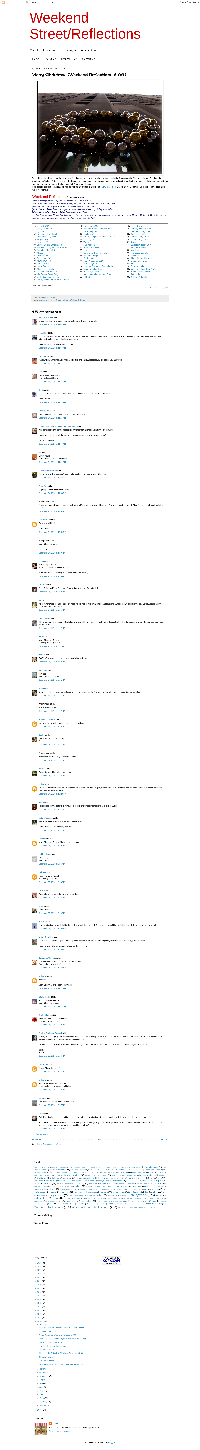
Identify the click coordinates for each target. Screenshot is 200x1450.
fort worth (60, 1183)
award (110, 1172)
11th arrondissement (59, 1167)
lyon (52, 1189)
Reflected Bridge (90, 255)
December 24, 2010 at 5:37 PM (52, 696)
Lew (85, 250)
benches (37, 1175)
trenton (59, 1204)
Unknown (43, 784)
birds (58, 1175)
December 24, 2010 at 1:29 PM (52, 576)
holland (139, 1183)
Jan (40, 600)
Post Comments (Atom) (53, 1144)
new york (61, 300)
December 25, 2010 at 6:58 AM (52, 882)
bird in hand (48, 1175)
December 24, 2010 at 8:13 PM (52, 776)
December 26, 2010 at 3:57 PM (52, 1105)
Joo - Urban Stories (139, 234)
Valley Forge (70, 1204)
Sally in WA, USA (91, 247)
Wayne (86, 242)
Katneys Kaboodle (139, 277)
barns (150, 1172)
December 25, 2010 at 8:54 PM (52, 1056)
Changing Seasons (47, 1357)
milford (82, 1189)
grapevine (130, 1183)
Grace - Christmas (139, 261)
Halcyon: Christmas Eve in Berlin (98, 266)
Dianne (42, 561)
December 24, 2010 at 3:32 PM (52, 628)
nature (53, 1192)
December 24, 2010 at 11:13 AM (52, 382)
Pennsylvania (137, 1195)
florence (47, 1183)
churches (61, 1181)
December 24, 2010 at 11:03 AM (52, 324)
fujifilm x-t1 (105, 1183)
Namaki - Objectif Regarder (49, 250)
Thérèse (42, 872)
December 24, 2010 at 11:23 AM (52, 418)
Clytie (41, 390)
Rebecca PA (42, 242)
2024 (39, 1270)
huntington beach (57, 1186)
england (145, 1181)
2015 (39, 1303)
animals (73, 1172)
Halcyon (42, 922)
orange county (56, 1195)
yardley (152, 1207)
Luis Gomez (44, 356)
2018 (39, 1292)
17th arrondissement (112, 1167)
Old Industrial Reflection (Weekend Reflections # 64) (61, 1353)
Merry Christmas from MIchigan (145, 269)
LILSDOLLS (88, 277)
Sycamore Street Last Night (50, 1342)
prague (56, 1198)
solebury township (103, 1201)
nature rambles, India (92, 269)
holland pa (149, 1183)
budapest (162, 1175)
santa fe (160, 1198)
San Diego (127, 1198)
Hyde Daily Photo (91, 231)
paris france (112, 1195)
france (79, 1183)
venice (81, 1203)
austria (102, 1172)
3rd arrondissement (57, 1170)
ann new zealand (44, 263)
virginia (121, 1204)
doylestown (117, 1181)
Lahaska (110, 1186)
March (42, 1398)
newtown (133, 1192)
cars (153, 1178)
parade (90, 1195)
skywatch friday (71, 1201)
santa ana (137, 1198)
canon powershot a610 (87, 1178)
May (41, 1391)
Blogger (111, 1443)
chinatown (50, 1181)
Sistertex (43, 585)
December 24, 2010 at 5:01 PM (52, 680)
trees (50, 1204)
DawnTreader (44, 997)
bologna (95, 1175)
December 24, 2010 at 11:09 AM (52, 348)
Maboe (40, 253)
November (44, 1369)
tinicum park (41, 1204)
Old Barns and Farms (48, 1350)
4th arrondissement (78, 1170)
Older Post (163, 1140)
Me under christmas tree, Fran (97, 274)
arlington (94, 1172)
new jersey (78, 1192)
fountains (69, 1183)
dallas (99, 1181)
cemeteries (38, 1181)
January (43, 1405)
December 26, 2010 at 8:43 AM (52, 1090)
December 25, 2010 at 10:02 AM (52, 929)
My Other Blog (69, 59)
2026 (39, 1263)
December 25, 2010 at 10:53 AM (52, 968)
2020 (39, 1285)
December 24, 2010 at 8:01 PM (52, 760)
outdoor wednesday (76, 1195)
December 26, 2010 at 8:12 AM (52, 1072)
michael (134, 263)
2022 (39, 1277)
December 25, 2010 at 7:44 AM (52, 898)
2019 (39, 1288)
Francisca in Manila (92, 226)
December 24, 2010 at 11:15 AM (52, 402)
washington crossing (134, 1204)
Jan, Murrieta (89, 245)
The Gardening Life (139, 253)
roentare (42, 1098)
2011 (39, 1318)
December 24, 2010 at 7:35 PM (52, 726)
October (43, 1372)
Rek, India (135, 274)
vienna (112, 1204)
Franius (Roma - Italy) (47, 234)
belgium (160, 1172)
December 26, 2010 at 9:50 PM (52, 1129)
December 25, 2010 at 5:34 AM (52, 864)
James (55, 1423)
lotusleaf (42, 769)
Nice (146, 1192)
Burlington (55, 1178)
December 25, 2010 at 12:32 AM (52, 809)
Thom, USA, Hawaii (139, 239)
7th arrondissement (136, 1170)
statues (124, 1201)
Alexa (41, 802)
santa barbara (149, 1198)
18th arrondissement (131, 1167)
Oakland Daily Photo (140, 237)
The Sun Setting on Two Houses (52, 1346)
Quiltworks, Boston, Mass (95, 253)
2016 (39, 1299)
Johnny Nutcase (46, 317)
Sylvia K (41, 231)
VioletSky (135, 250)
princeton (66, 1198)
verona (92, 1204)
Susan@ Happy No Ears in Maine (52, 247)
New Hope (65, 1192)
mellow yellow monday (68, 1189)
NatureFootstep (44, 266)
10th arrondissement (41, 1167)
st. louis (115, 1201)
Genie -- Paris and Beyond (50, 1033)
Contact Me (88, 59)
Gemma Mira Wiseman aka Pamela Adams (58, 426)
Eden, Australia (137, 266)
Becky (41, 735)
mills (89, 1189)
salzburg (117, 1198)
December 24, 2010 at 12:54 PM (52, 511)
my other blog (109, 187)
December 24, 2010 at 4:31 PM (52, 646)
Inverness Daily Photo (47, 237)
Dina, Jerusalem (44, 229)
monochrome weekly (110, 1189)
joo (40, 452)
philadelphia (40, 1198)
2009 (39, 1410)
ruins (109, 1198)
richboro (77, 1198)
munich (136, 1189)
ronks (94, 1198)
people (159, 1195)
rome (85, 1198)
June (41, 1387)
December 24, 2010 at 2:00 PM (52, 592)
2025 (39, 1266)
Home (35, 59)
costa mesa (89, 1181)
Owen (41, 1114)
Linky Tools (149, 288)
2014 (39, 1307)
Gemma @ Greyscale (140, 231)
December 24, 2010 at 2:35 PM (52, 610)
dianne (134, 242)
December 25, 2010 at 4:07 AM (52, 830)
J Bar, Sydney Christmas (142, 258)
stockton (135, 1201)
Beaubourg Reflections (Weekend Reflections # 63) (61, 1364)
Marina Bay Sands (45, 269)
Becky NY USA (44, 258)
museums (154, 1189)
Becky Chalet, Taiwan (140, 272)
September (44, 1376)
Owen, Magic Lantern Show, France (53, 279)
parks (122, 1195)
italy (77, 1186)
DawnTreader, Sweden (47, 272)
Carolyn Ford (44, 618)
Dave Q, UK (88, 239)
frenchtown (93, 1183)
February (43, 1402)
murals (144, 1189)
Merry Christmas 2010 (93, 261)
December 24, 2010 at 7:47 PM (52, 745)
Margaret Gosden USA (141, 245)
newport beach (118, 1192)
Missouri (96, 1189)
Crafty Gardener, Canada (48, 277)
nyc (67, 300)
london (147, 1186)
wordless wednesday (138, 1207)
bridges (104, 1175)
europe (157, 1180)
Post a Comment (42, 1134)
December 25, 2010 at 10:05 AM (52, 949)
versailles (102, 1204)
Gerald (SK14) (45, 411)
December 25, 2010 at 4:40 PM (52, 1025)
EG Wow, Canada (91, 272)
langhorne (135, 1186)
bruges (122, 1175)
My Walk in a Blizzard (48, 1331)
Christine (135, 255)
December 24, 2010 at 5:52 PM (52, 711)
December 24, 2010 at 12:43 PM (52, 493)
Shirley (42, 688)
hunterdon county (41, 1186)
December (44, 1324)
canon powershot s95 (112, 1178)
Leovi (41, 890)
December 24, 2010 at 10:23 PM (52, 794)
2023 (39, 1274)
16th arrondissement (95, 1167)
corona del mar (75, 1181)
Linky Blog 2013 (162, 288)
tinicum (163, 1201)
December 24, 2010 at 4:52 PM (52, 662)
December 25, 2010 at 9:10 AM (52, 913)
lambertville (122, 1186)
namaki (42, 655)
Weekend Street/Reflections (90, 1207)
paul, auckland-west (140, 247)
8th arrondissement (152, 1170)
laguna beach (99, 1186)
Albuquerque (63, 1172)
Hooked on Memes (47, 719)
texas (154, 1201)
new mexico (92, 1192)
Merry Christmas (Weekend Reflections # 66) (58, 1335)
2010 (39, 1321)
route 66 (101, 1198)
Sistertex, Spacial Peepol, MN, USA (99, 237)
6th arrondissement (116, 1170)
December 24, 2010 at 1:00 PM (52, 553)
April (41, 1394)
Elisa (41, 636)
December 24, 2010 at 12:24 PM (52, 478)
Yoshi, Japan (136, 226)
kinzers (88, 1186)
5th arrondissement (98, 1170)
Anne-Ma (43, 486)
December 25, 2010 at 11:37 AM (52, 1007)
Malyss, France (44, 239)
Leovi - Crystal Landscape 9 (49, 245)
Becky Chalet (45, 1015)
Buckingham (131, 1175)
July (41, 1383)
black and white (70, 1175)
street (143, 1201)
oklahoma (41, 1195)
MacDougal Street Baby (48, 274)
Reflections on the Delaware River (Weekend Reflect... (62, 1328)
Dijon (107, 1181)
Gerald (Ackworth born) (141, 229)
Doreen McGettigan (47, 958)
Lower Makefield (40, 1189)
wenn (41, 906)
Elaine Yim (43, 1064)
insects (69, 1186)
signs (60, 1201)
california (67, 1178)
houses (158, 1183)
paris (98, 1195)
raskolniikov (42, 255)
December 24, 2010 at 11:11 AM (52, 363)
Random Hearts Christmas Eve (97, 229)
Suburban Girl (45, 520)
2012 (39, 1314)
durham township (133, 1181)
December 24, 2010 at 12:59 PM (52, 532)
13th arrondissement (77, 1167)
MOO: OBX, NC (44, 261)
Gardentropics (89, 258)
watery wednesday (154, 1204)
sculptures (38, 1201)
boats (87, 1175)
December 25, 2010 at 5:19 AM (52, 846)
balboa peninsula (138, 1172)
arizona (84, 1172)
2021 (39, 1281)
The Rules (50, 59)
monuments (126, 1189)
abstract (52, 1172)
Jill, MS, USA (43, 226)
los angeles (159, 1186)
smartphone (87, 1201)
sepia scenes (50, 1201)
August (42, 1380)
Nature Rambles (46, 937)
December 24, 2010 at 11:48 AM (52, 444)
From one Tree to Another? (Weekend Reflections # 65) (62, 1339)
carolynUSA (88, 234)
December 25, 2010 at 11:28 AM (52, 988)
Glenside (121, 1183)
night (153, 1192)
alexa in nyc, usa (91, 263)
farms (36, 1183)
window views (123, 1207)
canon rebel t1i (51, 300)
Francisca (43, 333)
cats (160, 1178)
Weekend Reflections (78, 300)
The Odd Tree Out (46, 1361)
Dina (41, 372)
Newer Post (37, 1140)
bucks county (145, 1175)
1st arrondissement (150, 1167)
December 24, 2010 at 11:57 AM (52, 462)
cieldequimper (45, 854)
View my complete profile (59, 1431)
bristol (114, 1175)
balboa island (122, 1172)
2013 (39, 1310)
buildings (42, 300)
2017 (39, 1296)
